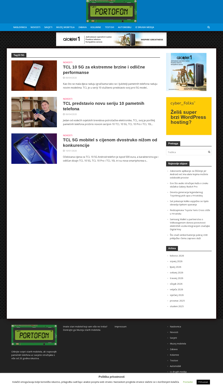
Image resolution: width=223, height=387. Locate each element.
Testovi (109, 27)
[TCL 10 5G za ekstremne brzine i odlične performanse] (34, 75)
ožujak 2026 (176, 283)
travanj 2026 (176, 278)
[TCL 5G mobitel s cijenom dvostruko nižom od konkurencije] (34, 148)
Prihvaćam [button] (203, 382)
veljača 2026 (176, 289)
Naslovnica (20, 27)
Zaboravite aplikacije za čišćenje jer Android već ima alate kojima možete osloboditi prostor (189, 174)
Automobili (124, 27)
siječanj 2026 (177, 294)
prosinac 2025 (177, 300)
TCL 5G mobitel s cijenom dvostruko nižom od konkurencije (110, 143)
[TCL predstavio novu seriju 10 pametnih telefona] (34, 111)
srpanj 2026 (176, 261)
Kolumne (96, 27)
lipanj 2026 (175, 266)
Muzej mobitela (65, 27)
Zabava (82, 27)
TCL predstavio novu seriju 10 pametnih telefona (103, 106)
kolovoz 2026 (177, 255)
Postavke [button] (188, 381)
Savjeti (48, 27)
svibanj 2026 (176, 272)
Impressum (121, 326)
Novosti (35, 27)
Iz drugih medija (144, 27)
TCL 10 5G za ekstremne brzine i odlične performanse (104, 70)
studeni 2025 (177, 306)
